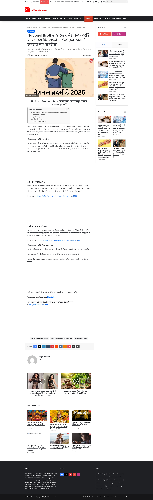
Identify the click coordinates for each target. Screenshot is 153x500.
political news (109, 486)
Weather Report (119, 486)
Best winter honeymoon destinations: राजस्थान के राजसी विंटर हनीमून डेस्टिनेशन (36, 424)
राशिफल (76, 18)
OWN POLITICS (36, 18)
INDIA (121, 480)
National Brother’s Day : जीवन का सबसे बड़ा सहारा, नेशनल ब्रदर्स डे (49, 112)
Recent (120, 44)
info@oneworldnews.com (38, 305)
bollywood (119, 474)
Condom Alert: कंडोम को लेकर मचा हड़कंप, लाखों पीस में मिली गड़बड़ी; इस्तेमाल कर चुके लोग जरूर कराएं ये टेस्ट (74, 1)
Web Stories (98, 18)
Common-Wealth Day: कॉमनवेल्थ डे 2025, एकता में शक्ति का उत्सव (58, 240)
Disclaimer (117, 497)
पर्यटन (81, 18)
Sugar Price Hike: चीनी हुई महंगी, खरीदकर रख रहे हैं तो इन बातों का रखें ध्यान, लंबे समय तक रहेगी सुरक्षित (117, 64)
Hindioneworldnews (112, 480)
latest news (104, 483)
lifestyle (112, 483)
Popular (103, 44)
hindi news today (101, 480)
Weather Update (100, 489)
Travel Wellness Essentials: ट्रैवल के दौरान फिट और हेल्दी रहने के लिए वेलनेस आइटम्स (59, 447)
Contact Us (125, 497)
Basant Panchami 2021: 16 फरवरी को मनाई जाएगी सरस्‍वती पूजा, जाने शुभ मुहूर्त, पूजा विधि (59, 426)
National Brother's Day (40, 338)
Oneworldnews (81, 338)
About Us (106, 497)
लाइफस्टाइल (88, 18)
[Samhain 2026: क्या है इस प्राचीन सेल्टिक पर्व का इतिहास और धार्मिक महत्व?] (81, 415)
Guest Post (100, 497)
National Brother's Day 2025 (62, 338)
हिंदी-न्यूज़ (109, 489)
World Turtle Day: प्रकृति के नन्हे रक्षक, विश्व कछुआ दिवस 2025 (57, 196)
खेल (61, 18)
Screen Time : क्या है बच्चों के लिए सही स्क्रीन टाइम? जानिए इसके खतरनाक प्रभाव (81, 447)
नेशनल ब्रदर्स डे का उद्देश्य (39, 115)
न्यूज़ (27, 18)
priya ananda (34, 55)
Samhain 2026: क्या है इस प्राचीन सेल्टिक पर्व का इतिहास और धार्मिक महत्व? (81, 424)
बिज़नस (70, 18)
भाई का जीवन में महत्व (38, 119)
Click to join (51, 297)
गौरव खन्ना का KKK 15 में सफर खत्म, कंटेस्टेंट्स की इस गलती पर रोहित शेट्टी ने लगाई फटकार (116, 54)
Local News (119, 483)
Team (112, 497)
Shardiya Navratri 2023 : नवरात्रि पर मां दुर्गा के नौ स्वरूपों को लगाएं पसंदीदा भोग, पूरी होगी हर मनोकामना (36, 448)
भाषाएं (124, 18)
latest (98, 483)
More (106, 18)
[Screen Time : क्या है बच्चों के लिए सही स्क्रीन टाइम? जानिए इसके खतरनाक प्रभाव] (81, 438)
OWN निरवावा (46, 18)
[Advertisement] (92, 10)
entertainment (100, 477)
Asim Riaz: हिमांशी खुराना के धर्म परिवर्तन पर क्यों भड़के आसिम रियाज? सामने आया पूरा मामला (117, 97)
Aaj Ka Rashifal (111, 474)
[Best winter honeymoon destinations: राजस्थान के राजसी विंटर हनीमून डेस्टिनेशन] (37, 415)
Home (30, 27)
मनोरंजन (54, 18)
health (119, 477)
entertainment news (111, 477)
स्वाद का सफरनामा (116, 18)
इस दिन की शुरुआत (37, 117)
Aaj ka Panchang (101, 474)
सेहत (65, 18)
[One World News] (36, 9)
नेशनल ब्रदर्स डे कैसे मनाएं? (39, 121)
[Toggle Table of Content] (66, 109)
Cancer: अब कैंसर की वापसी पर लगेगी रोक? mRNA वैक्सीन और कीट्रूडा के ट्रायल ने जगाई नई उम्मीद (117, 74)
